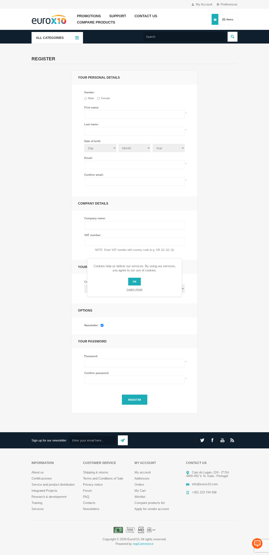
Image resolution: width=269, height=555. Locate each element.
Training (37, 503)
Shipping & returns (95, 472)
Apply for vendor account (151, 509)
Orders (139, 484)
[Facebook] (212, 440)
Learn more (134, 289)
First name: (91, 107)
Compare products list (149, 503)
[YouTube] (222, 440)
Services (38, 509)
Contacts (89, 503)
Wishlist (139, 496)
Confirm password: (96, 373)
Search (232, 37)
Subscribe (123, 440)
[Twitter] (202, 440)
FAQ (86, 496)
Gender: (89, 92)
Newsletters (91, 509)
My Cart (140, 490)
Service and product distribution (53, 484)
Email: (88, 158)
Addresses (141, 478)
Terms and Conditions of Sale (103, 478)
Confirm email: (94, 174)
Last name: (91, 124)
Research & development (49, 496)
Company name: (94, 218)
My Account (204, 4)
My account (142, 472)
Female (105, 98)
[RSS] (232, 440)
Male (91, 98)
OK (134, 281)
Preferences (229, 4)
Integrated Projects (44, 490)
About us (38, 472)
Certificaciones (42, 478)
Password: (91, 356)
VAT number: (92, 235)
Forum (87, 490)
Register (134, 400)
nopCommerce (143, 544)
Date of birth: (92, 141)
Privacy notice (93, 484)
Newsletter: (91, 325)
